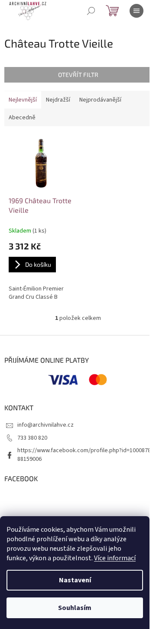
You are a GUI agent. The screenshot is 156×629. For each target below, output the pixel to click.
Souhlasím (74, 608)
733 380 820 (32, 438)
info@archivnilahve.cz (45, 425)
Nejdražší (58, 100)
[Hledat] (91, 10)
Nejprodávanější (100, 100)
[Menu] (136, 10)
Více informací (115, 558)
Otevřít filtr (78, 74)
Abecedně (22, 117)
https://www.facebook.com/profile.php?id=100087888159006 (84, 454)
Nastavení (75, 580)
